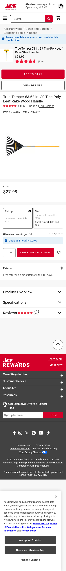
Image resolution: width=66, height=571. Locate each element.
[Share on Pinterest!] (34, 432)
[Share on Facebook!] (14, 432)
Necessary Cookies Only (30, 550)
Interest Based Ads (20, 448)
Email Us (42, 475)
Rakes (33, 33)
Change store (56, 233)
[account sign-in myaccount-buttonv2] (60, 6)
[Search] (49, 19)
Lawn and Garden (38, 29)
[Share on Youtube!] (40, 432)
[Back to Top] (58, 345)
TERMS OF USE (41, 523)
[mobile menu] (5, 18)
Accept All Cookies (30, 540)
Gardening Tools (15, 33)
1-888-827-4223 (27, 475)
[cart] (59, 18)
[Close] (56, 497)
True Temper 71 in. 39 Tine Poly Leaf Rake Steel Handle (39, 50)
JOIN (53, 415)
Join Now (56, 365)
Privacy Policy (43, 445)
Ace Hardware (13, 29)
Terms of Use (24, 445)
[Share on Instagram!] (20, 432)
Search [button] (17, 19)
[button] (33, 146)
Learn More (55, 359)
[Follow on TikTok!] (48, 432)
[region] (30, 531)
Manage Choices (30, 559)
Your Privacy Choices (30, 452)
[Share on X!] (27, 432)
